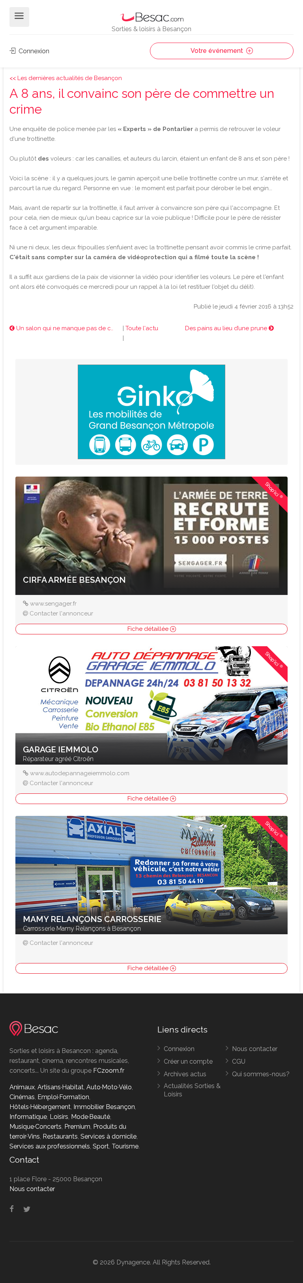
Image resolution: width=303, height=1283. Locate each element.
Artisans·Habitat (60, 1087)
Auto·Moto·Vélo (109, 1087)
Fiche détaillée (148, 628)
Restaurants (60, 1136)
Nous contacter (254, 1049)
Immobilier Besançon (104, 1107)
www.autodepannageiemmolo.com (79, 773)
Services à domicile (108, 1136)
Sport (101, 1146)
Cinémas (22, 1097)
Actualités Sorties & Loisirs (192, 1090)
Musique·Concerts (35, 1126)
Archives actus (185, 1074)
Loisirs (59, 1116)
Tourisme (125, 1146)
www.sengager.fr (53, 603)
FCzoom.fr (108, 1070)
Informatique (28, 1116)
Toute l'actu (141, 328)
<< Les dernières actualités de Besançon (65, 78)
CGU (238, 1061)
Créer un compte (188, 1061)
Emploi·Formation (63, 1097)
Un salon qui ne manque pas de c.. (64, 328)
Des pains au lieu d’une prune (227, 328)
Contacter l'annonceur (61, 613)
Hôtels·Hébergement (40, 1107)
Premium (77, 1126)
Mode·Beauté (90, 1116)
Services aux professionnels (49, 1146)
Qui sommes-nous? (261, 1074)
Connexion (33, 51)
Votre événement (218, 50)
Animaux (22, 1087)
